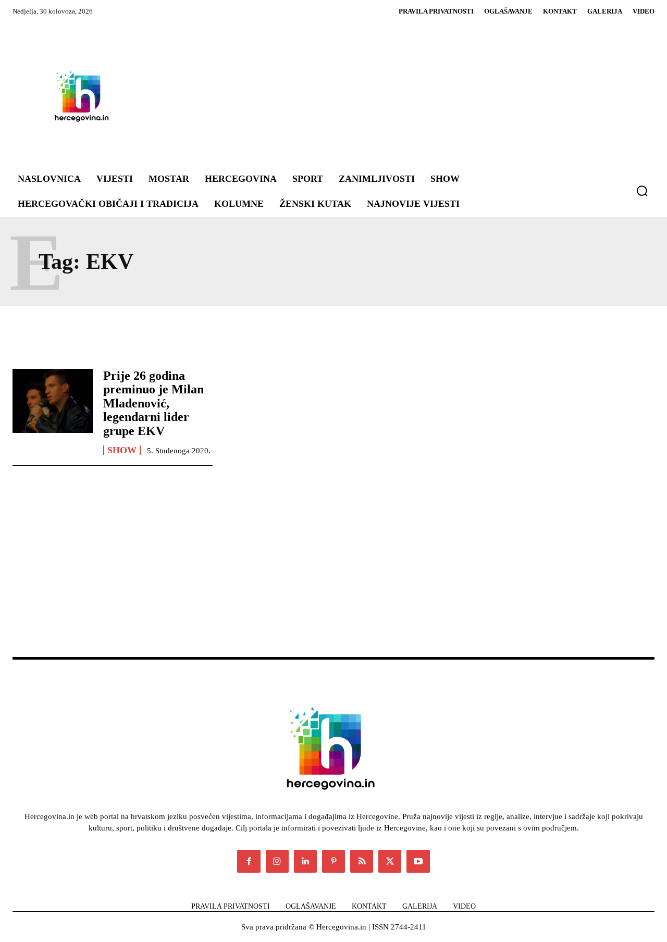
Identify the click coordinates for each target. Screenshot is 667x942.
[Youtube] (417, 861)
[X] (389, 861)
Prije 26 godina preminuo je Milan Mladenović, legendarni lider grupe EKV (153, 403)
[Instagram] (277, 861)
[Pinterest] (333, 861)
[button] (641, 190)
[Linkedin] (305, 861)
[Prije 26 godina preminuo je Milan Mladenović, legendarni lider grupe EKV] (53, 401)
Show (122, 450)
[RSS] (361, 861)
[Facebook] (248, 861)
